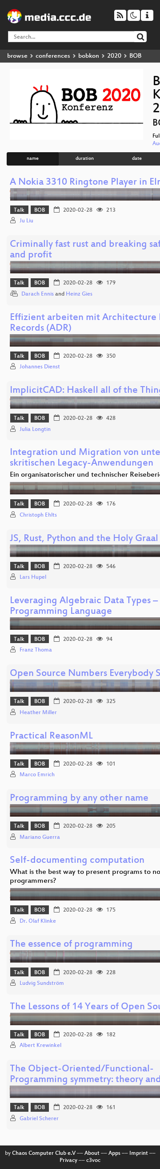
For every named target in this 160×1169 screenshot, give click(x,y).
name (33, 159)
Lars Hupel (33, 577)
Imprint (138, 1153)
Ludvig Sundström (42, 983)
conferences (53, 56)
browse (17, 56)
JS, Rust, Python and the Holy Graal (84, 539)
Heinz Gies (79, 294)
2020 (114, 56)
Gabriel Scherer (39, 1119)
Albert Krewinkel (40, 1046)
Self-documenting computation (77, 860)
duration (85, 159)
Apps (114, 1153)
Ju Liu (26, 221)
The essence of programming (71, 944)
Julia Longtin (35, 430)
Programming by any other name (79, 798)
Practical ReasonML (51, 736)
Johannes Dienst (40, 367)
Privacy (68, 1160)
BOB (39, 210)
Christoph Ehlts (38, 515)
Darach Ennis (37, 294)
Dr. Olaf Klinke (38, 921)
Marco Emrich (37, 775)
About (92, 1153)
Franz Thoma (36, 650)
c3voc (93, 1160)
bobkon (88, 56)
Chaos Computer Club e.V (44, 1153)
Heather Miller (38, 713)
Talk (19, 210)
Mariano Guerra (40, 837)
